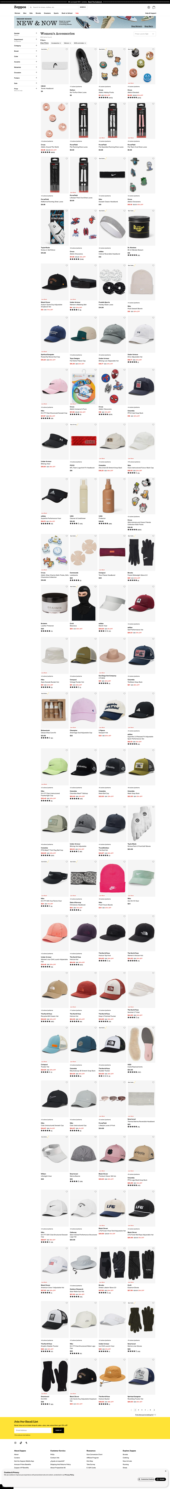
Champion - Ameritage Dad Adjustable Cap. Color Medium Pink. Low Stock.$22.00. (84, 718)
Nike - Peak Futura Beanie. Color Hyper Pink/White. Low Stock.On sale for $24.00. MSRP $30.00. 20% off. (112, 885)
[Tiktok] (21, 1443)
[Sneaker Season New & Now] (85, 22)
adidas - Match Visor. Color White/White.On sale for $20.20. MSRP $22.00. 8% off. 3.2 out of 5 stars (112, 609)
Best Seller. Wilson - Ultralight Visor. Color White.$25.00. (55, 1160)
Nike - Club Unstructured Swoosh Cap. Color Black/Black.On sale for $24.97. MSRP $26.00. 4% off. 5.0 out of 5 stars (55, 1106)
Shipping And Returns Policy (60, 1464)
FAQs (52, 1454)
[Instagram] (15, 1443)
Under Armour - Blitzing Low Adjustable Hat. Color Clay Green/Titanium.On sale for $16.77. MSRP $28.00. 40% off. (112, 340)
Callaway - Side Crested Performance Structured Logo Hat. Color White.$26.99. (84, 1216)
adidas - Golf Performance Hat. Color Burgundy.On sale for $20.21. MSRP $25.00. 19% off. (141, 609)
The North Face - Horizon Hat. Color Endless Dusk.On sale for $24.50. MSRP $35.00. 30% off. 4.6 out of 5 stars (84, 941)
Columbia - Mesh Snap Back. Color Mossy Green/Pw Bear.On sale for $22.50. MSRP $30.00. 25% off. (141, 775)
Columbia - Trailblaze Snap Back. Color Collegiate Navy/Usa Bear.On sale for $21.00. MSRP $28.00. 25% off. (141, 662)
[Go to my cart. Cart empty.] (154, 7)
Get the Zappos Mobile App (24, 1461)
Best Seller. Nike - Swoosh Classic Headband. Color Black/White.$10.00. (112, 181)
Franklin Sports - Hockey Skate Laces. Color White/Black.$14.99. (112, 288)
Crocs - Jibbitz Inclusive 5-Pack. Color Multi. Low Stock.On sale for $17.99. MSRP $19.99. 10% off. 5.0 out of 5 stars (84, 393)
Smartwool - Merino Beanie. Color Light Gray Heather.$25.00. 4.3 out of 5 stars (84, 1160)
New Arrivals (127, 1461)
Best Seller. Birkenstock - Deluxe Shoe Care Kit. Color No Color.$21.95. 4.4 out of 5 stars (55, 718)
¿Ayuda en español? (57, 1461)
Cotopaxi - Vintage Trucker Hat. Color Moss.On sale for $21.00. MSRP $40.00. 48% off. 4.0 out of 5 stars (84, 662)
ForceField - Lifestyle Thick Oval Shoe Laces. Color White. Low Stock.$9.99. (84, 181)
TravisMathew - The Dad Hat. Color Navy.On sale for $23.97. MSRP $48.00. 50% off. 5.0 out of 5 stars (112, 830)
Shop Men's (149, 26)
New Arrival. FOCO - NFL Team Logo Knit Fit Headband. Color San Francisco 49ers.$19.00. (84, 448)
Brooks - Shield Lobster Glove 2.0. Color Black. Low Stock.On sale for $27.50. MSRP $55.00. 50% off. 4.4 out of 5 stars (112, 1272)
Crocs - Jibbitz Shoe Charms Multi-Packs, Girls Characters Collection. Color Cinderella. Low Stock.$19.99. (55, 557)
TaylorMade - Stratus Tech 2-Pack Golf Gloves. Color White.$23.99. (141, 830)
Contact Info (54, 1458)
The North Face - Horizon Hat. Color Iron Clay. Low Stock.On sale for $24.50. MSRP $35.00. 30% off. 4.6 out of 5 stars (84, 997)
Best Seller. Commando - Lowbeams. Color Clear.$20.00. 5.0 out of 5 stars (84, 557)
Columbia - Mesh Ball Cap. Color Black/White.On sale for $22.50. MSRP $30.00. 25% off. (112, 775)
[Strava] (26, 1443)
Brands (125, 1454)
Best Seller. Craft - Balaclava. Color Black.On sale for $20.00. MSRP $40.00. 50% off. (84, 609)
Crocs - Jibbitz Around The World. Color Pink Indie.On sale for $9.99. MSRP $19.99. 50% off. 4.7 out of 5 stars (55, 127)
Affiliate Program (93, 1458)
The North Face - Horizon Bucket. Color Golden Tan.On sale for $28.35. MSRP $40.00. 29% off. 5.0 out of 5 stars (112, 1381)
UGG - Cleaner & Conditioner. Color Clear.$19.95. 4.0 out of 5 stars (84, 504)
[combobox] (53, 7)
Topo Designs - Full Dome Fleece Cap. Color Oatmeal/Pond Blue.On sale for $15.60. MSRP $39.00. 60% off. (84, 340)
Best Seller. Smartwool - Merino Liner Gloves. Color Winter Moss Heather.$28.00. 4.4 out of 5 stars (141, 1328)
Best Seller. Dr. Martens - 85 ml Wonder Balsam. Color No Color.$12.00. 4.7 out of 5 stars (141, 234)
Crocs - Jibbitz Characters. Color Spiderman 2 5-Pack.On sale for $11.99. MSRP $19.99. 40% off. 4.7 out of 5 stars (84, 234)
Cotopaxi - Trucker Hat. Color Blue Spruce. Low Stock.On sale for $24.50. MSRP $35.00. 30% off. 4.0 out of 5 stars (55, 1051)
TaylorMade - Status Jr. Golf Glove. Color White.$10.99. (55, 234)
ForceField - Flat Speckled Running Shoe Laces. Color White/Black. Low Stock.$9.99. (112, 127)
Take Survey (91, 1464)
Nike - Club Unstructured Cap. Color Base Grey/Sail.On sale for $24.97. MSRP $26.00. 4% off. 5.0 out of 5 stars (84, 1106)
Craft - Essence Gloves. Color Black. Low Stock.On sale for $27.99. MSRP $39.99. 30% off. (141, 1272)
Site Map (90, 1461)
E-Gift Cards (91, 1468)
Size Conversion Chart (94, 1454)
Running (126, 1464)
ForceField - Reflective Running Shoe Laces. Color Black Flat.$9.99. (55, 181)
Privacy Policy (69, 1475)
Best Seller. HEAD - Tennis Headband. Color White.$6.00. (55, 73)
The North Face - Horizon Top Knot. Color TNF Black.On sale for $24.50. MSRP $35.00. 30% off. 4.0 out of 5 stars (112, 941)
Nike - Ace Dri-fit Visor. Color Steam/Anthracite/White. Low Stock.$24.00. (141, 885)
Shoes (125, 1468)
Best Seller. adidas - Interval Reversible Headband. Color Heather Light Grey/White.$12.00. (112, 234)
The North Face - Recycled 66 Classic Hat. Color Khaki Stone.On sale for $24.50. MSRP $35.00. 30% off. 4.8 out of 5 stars (55, 997)
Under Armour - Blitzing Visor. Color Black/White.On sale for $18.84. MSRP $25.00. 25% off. (55, 448)
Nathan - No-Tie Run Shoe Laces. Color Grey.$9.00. (84, 73)
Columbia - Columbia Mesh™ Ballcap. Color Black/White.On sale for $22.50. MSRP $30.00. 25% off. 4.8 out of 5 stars (84, 775)
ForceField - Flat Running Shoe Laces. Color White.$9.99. (84, 127)
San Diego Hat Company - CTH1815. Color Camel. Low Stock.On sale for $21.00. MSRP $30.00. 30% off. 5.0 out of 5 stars (112, 662)
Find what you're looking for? (144, 1415)
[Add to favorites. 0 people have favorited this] (66, 49)
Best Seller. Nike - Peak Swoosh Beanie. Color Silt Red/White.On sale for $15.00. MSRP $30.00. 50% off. (141, 288)
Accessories (55, 43)
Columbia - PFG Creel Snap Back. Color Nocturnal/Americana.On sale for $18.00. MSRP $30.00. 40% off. (141, 393)
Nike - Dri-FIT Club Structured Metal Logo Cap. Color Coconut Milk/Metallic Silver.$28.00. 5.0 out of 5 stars (84, 1328)
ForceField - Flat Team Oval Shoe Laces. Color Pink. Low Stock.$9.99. (141, 127)
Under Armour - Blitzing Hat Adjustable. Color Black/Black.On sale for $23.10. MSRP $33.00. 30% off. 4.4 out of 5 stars (84, 830)
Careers (17, 1458)
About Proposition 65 (58, 1468)
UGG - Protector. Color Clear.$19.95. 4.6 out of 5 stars (112, 504)
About (16, 1454)
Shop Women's (136, 26)
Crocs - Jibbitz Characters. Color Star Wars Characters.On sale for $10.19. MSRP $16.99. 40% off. (141, 181)
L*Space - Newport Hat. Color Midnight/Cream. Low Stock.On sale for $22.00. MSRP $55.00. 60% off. (112, 718)
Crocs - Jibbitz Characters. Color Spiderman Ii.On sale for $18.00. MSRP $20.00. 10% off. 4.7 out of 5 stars (112, 393)
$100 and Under (79, 43)
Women (66, 43)
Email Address (21, 1430)
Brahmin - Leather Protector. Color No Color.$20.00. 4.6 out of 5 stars (55, 609)
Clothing (126, 1458)
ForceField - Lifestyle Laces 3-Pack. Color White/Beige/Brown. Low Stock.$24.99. (112, 1106)
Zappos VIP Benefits (21, 1468)
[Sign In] (148, 7)
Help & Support (150, 13)
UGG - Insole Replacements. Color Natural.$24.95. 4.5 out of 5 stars (141, 1051)
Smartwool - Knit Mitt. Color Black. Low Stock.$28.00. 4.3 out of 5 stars (55, 1381)
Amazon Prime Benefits (22, 1464)
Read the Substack (95, 2)
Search (83, 7)
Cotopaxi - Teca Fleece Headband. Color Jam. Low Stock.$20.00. (112, 557)
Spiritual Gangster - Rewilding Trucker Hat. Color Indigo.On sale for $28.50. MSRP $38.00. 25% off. (141, 1381)
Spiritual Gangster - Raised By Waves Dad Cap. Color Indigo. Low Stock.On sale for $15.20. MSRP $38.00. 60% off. (55, 340)
